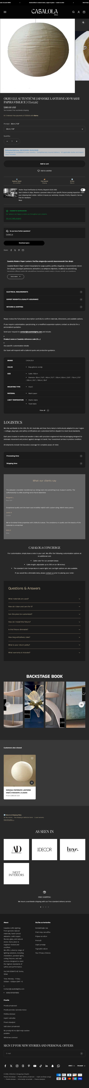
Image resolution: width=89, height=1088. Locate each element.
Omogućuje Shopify (22, 1074)
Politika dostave (9, 1014)
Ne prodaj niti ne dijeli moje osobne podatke (17, 1032)
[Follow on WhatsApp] (58, 1065)
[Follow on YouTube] (34, 1065)
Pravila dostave (11, 1079)
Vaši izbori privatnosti (12, 1026)
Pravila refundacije (10, 1077)
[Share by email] (23, 250)
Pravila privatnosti (10, 1005)
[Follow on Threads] (23, 1065)
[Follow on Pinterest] (28, 1065)
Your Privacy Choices (43, 953)
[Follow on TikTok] (40, 1065)
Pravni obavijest (9, 1022)
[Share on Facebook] (11, 250)
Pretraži (38, 940)
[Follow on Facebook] (5, 1065)
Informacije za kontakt (25, 1079)
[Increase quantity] (16, 141)
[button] (44, 171)
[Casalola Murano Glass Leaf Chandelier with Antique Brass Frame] (34, 705)
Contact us (9, 234)
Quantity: (7, 136)
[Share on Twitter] (15, 250)
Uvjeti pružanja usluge (44, 1077)
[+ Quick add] (32, 783)
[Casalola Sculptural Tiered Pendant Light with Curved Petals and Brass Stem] (55, 705)
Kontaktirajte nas (41, 928)
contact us (50, 573)
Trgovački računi (41, 949)
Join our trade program (13, 218)
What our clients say (44, 481)
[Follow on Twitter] (11, 1065)
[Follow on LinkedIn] (46, 1065)
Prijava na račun (41, 936)
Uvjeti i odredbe (9, 1018)
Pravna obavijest (40, 1079)
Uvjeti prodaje (40, 944)
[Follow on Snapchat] (52, 1065)
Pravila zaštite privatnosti (26, 1077)
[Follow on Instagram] (17, 1065)
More (20, 200)
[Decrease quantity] (7, 141)
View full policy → (9, 820)
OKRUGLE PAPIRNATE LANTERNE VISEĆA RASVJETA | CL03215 (18, 791)
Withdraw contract (11, 1037)
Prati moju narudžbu (42, 932)
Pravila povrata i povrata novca (15, 1010)
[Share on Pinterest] (19, 250)
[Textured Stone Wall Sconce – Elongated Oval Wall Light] (75, 705)
